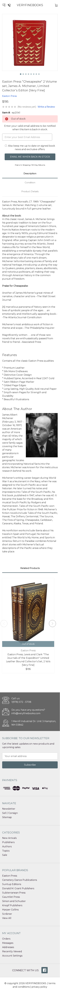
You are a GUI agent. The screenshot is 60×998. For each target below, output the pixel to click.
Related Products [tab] (30, 568)
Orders (6, 938)
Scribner (7, 913)
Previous (3, 623)
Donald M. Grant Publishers (18, 888)
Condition (30, 182)
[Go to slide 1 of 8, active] (21, 74)
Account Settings (12, 955)
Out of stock (28, 644)
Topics (5, 850)
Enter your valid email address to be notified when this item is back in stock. (30, 128)
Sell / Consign (10, 813)
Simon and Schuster (14, 901)
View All (6, 918)
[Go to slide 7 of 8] (36, 74)
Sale (4, 855)
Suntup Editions (11, 884)
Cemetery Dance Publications (19, 880)
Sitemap (7, 817)
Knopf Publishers (12, 905)
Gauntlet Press (11, 897)
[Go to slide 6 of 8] (34, 74)
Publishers (8, 842)
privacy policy (39, 986)
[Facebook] (44, 970)
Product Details (29, 191)
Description (30, 173)
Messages (7, 943)
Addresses (8, 947)
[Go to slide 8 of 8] (39, 74)
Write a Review (46, 106)
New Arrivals (9, 838)
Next (52, 623)
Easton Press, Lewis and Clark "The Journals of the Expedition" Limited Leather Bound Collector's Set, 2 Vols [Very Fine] (28, 659)
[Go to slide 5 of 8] (31, 74)
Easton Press (9, 875)
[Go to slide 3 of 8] (26, 74)
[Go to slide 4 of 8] (28, 74)
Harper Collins (10, 909)
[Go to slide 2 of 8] (23, 74)
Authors (7, 846)
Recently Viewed (12, 951)
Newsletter (8, 808)
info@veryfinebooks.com (25, 713)
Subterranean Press (13, 892)
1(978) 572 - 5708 (21, 702)
